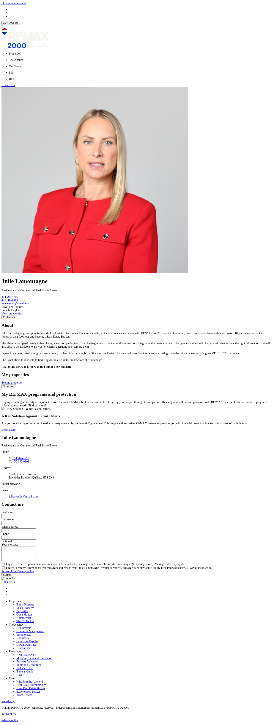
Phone (5, 533)
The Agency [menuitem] (16, 59)
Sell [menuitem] (11, 72)
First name (7, 512)
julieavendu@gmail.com (15, 303)
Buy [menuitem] (11, 78)
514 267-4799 (9, 296)
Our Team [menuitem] (15, 66)
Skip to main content (13, 3)
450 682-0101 (9, 300)
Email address (9, 526)
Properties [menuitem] (15, 53)
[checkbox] (137, 564)
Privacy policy (25, 571)
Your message (9, 544)
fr (2, 26)
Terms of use (9, 571)
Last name (7, 519)
